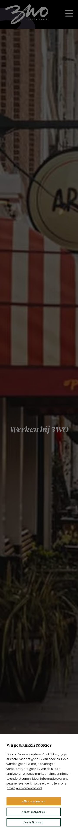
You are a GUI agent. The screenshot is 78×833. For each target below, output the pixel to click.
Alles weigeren (34, 811)
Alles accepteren (34, 801)
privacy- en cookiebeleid (24, 788)
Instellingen (33, 822)
